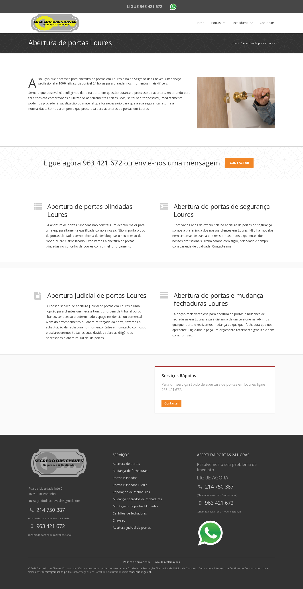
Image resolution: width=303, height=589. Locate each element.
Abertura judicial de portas (132, 527)
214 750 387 (50, 509)
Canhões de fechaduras (130, 513)
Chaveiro (119, 520)
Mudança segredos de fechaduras (137, 499)
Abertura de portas (126, 463)
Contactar (239, 163)
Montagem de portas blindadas (135, 506)
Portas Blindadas (125, 478)
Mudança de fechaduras (130, 471)
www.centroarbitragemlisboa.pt (47, 571)
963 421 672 (151, 6)
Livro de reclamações (167, 561)
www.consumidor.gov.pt (136, 571)
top (294, 580)
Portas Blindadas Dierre (130, 485)
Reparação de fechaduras (131, 492)
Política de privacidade (137, 561)
